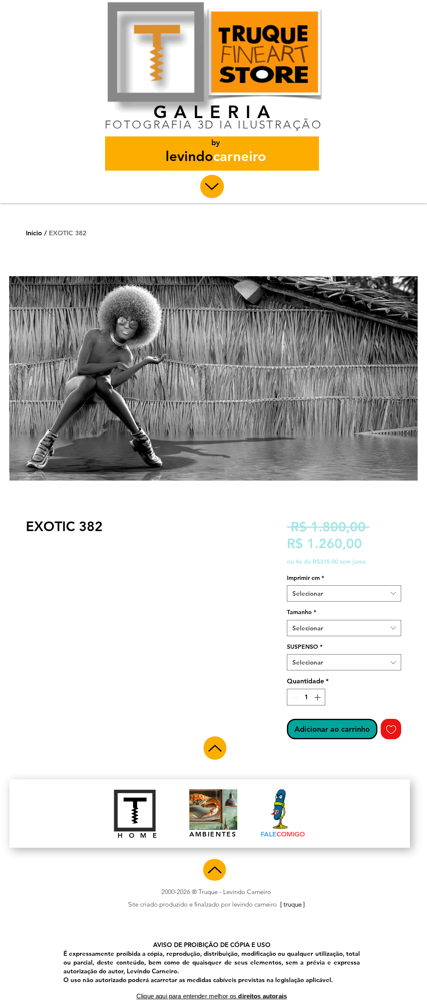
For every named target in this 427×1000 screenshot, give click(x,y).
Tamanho (301, 612)
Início (34, 233)
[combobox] (344, 593)
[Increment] (318, 697)
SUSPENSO (304, 646)
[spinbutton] (306, 697)
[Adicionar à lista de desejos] (391, 729)
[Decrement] (294, 697)
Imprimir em (305, 578)
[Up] (212, 186)
